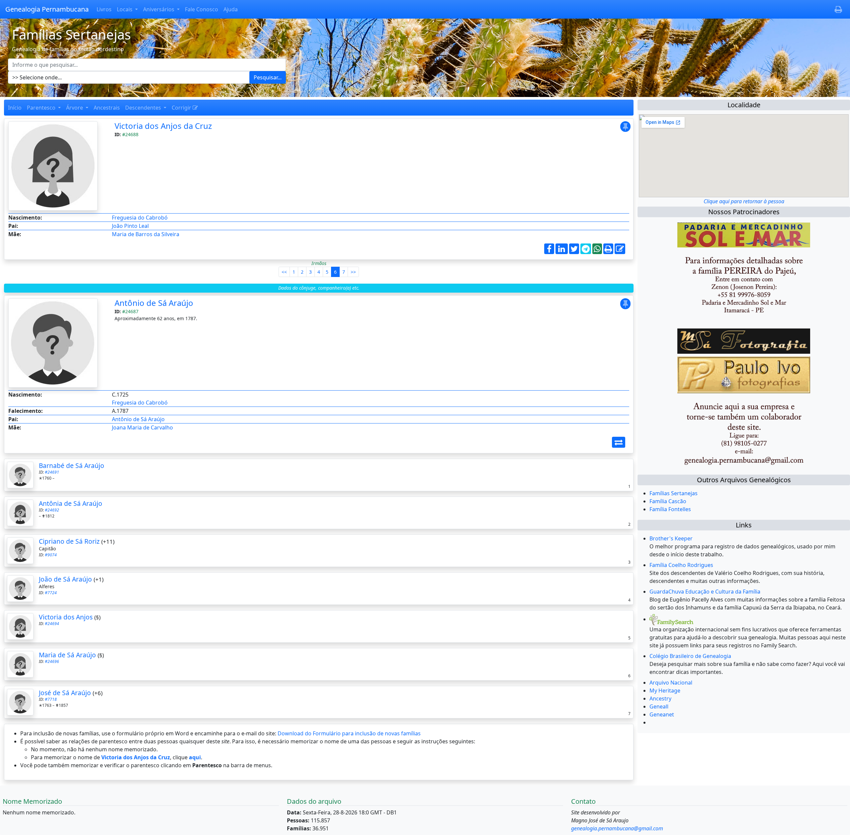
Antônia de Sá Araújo (70, 503)
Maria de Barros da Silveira (145, 234)
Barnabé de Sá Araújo (71, 465)
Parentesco (42, 107)
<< (284, 272)
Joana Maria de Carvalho (142, 427)
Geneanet (661, 714)
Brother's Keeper (671, 538)
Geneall (658, 706)
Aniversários (159, 9)
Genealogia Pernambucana (47, 9)
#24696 (52, 661)
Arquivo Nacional (670, 682)
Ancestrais (107, 107)
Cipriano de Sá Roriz (69, 541)
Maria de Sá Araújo (67, 654)
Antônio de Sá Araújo (154, 302)
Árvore (75, 107)
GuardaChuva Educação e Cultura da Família (704, 591)
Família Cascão (667, 501)
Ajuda (230, 9)
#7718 (51, 699)
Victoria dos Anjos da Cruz (163, 125)
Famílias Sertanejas (673, 493)
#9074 (51, 555)
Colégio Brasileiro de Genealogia (690, 656)
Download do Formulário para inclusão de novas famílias (349, 733)
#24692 (52, 510)
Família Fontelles (670, 509)
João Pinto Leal (130, 226)
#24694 (52, 623)
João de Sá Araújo (65, 579)
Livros (104, 9)
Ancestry (660, 698)
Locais (125, 9)
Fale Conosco (201, 9)
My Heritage (664, 690)
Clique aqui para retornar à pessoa (744, 201)
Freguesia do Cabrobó (140, 217)
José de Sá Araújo (65, 692)
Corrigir (182, 107)
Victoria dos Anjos (66, 616)
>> (353, 272)
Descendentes (143, 107)
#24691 (52, 472)
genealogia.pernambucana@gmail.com (617, 828)
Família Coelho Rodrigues (681, 565)
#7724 (51, 593)
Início (15, 107)
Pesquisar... (268, 77)
